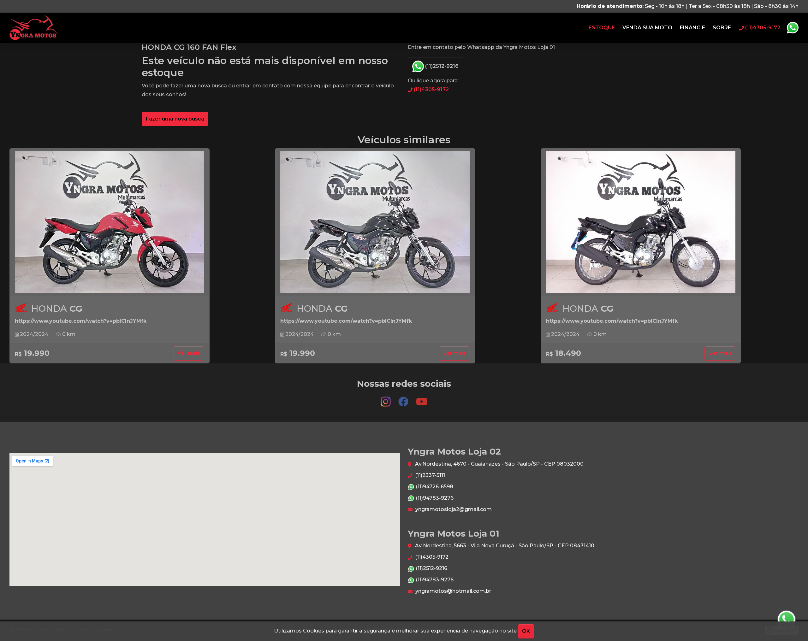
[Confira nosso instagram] (386, 399)
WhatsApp (793, 27)
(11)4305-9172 (431, 89)
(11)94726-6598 (433, 487)
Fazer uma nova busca (175, 119)
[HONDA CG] (109, 222)
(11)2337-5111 (429, 475)
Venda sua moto (647, 28)
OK (526, 631)
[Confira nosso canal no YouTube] (422, 399)
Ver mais (188, 353)
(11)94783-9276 (434, 498)
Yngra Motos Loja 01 (33, 27)
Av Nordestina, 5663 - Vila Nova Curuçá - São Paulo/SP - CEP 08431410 (504, 546)
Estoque (602, 28)
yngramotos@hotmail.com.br (452, 591)
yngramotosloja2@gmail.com (453, 509)
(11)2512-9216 (441, 66)
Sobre (722, 28)
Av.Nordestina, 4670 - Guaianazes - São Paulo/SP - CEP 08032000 (499, 464)
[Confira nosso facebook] (404, 399)
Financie (692, 28)
